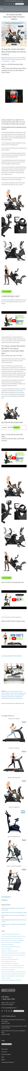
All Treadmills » (6, 897)
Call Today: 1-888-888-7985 (11, 1)
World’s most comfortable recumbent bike (11, 980)
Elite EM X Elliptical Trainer (7, 942)
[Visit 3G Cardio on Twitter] (5, 4)
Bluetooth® (20, 940)
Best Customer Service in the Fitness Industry (12, 938)
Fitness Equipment (5, 955)
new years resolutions (6, 965)
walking (3, 978)
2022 (19, 934)
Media (3, 1059)
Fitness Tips (4, 59)
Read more (16, 427)
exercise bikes (5, 695)
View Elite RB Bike (6, 291)
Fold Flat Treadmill (20, 955)
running (16, 971)
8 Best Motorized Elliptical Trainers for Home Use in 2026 (13, 1020)
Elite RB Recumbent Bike (18, 693)
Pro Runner (4, 967)
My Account (4, 1049)
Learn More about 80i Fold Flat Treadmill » (11, 656)
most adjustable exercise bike (8, 961)
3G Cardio (14, 57)
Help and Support (6, 1054)
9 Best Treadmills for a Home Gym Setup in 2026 (14, 912)
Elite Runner (17, 946)
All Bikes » (4, 900)
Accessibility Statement (7, 1062)
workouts (8, 978)
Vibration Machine (11, 975)
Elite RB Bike (18, 942)
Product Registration (19, 3)
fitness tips (13, 955)
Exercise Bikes (22, 57)
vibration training (20, 975)
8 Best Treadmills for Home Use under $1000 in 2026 (13, 1031)
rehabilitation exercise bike (7, 971)
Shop (2, 1057)
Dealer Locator (20, 1)
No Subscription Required (18, 965)
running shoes (22, 971)
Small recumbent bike (16, 698)
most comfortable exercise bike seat (9, 963)
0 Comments (6, 61)
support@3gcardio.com (11, 1007)
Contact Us (4, 1051)
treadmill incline (21, 973)
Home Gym (9, 957)
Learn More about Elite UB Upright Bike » (11, 617)
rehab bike (11, 696)
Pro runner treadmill (12, 967)
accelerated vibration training (18, 936)
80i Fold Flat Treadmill (11, 934)
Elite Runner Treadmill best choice (9, 950)
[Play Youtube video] (14, 96)
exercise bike (15, 952)
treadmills (3, 975)
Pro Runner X (20, 967)
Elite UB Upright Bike (6, 952)
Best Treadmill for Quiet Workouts (9, 940)
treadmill (14, 973)
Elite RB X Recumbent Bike (7, 946)
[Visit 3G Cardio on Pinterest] (12, 4)
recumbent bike (5, 969)
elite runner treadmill (6, 948)
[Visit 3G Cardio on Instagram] (10, 4)
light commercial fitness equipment (9, 959)
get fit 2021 (4, 957)
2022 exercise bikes (6, 936)
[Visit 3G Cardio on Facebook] (7, 4)
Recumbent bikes (13, 59)
